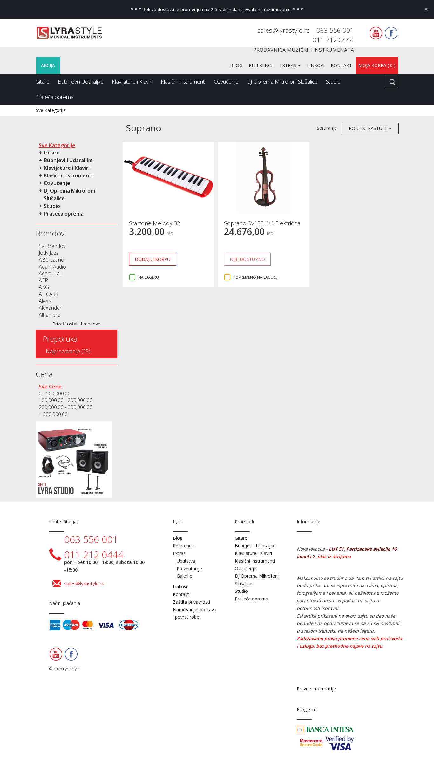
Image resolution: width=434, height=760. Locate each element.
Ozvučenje (226, 81)
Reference (261, 65)
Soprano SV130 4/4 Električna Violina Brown (262, 226)
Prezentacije (189, 568)
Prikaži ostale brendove (76, 324)
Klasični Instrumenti (183, 81)
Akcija (48, 65)
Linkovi (315, 65)
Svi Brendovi (52, 246)
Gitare (42, 81)
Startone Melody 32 (154, 223)
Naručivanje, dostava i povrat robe (194, 613)
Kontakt (341, 65)
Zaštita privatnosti (191, 602)
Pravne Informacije (316, 689)
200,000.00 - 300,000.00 (65, 407)
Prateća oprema (54, 96)
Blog (236, 65)
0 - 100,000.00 (55, 393)
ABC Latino (51, 259)
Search (392, 82)
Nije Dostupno (247, 259)
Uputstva (186, 561)
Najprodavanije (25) (68, 351)
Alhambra (49, 314)
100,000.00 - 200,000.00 (65, 400)
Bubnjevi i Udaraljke (81, 81)
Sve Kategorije (51, 110)
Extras (288, 65)
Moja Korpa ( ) (377, 65)
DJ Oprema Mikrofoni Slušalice (282, 81)
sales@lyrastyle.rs (284, 30)
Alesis (45, 301)
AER (43, 280)
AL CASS (48, 294)
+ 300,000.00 (53, 414)
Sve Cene (50, 386)
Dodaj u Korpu (152, 259)
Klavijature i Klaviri (132, 81)
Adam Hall (50, 273)
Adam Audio (52, 266)
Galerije (184, 576)
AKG (44, 287)
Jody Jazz (49, 252)
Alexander (50, 307)
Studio (333, 81)
